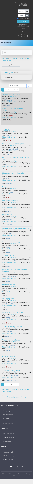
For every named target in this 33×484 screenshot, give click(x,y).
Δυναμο (4, 187)
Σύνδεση (23, 21)
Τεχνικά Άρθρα (7, 441)
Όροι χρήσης (6, 411)
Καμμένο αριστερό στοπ (10, 201)
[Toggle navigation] (4, 52)
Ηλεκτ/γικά (8, 72)
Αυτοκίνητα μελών (8, 434)
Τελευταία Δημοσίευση (9, 102)
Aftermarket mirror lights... (11, 340)
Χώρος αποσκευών (8, 356)
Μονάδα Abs (6, 130)
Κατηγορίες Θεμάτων (9, 452)
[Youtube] (17, 467)
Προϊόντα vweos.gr (8, 437)
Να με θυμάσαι (24, 18)
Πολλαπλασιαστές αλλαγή (11, 242)
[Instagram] (22, 466)
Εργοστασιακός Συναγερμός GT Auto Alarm (16, 228)
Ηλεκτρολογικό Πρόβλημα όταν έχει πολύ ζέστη (16, 158)
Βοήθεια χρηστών (8, 459)
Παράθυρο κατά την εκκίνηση (12, 326)
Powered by (11, 397)
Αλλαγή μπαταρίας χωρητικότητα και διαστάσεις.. (14, 270)
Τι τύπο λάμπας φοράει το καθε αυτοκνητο (12, 109)
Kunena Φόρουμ (20, 397)
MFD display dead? (8, 299)
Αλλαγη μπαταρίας (8, 214)
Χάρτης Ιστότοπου (8, 414)
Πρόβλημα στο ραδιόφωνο (11, 370)
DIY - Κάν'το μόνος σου (9, 456)
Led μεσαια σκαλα (8, 256)
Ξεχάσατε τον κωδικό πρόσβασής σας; (23, 26)
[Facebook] (11, 467)
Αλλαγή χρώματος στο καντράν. (12, 312)
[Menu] (30, 44)
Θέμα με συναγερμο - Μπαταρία (13, 173)
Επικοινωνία (6, 418)
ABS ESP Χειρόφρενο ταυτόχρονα (13, 144)
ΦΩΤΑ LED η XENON (8, 285)
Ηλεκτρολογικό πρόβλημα (11, 95)
